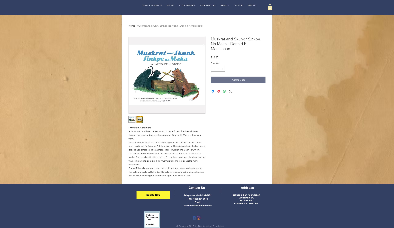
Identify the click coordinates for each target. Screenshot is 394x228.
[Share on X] (230, 91)
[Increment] (223, 68)
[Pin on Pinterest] (219, 91)
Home (132, 25)
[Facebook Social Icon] (194, 218)
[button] (238, 5)
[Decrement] (213, 68)
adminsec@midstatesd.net (198, 205)
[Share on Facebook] (213, 91)
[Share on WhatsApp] (224, 91)
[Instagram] (198, 218)
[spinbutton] (218, 68)
